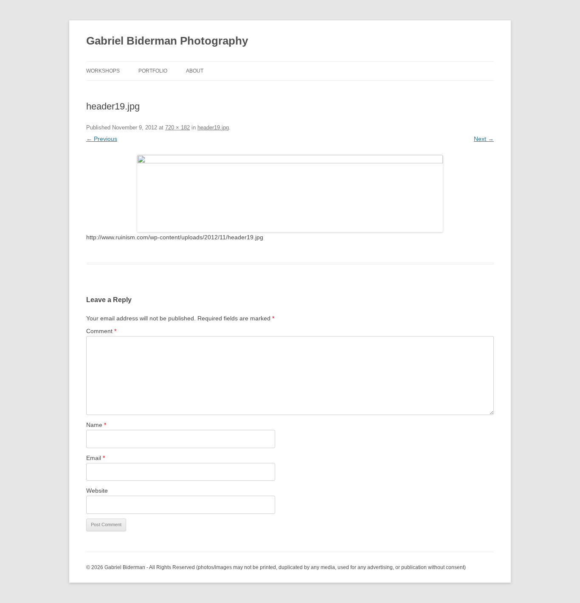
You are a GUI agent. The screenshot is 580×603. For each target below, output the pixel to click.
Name (96, 424)
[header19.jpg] (290, 193)
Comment (101, 331)
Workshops (103, 71)
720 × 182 (177, 127)
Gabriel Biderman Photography (167, 40)
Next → (484, 138)
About (194, 71)
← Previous (101, 138)
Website (97, 490)
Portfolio (152, 71)
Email (95, 457)
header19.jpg (213, 127)
